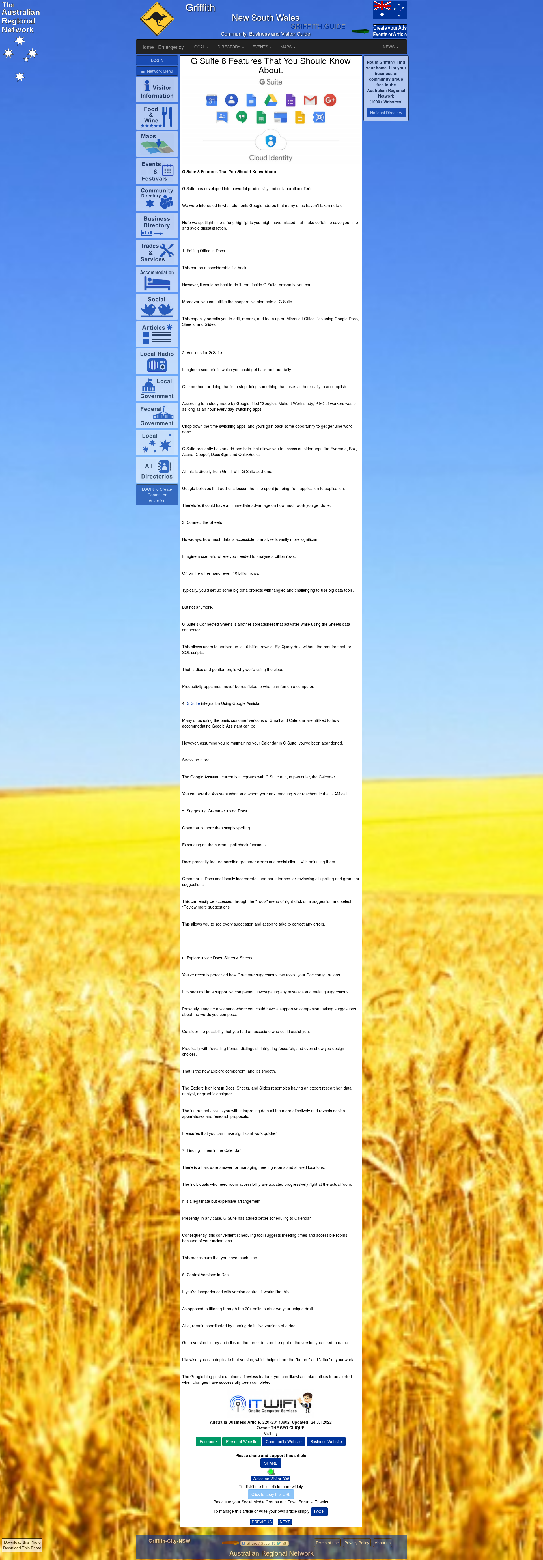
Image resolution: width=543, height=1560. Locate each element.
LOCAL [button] (199, 47)
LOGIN (319, 1511)
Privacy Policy (356, 1542)
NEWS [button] (389, 47)
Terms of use (327, 1542)
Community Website (284, 1441)
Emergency (171, 46)
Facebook (208, 1441)
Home (147, 46)
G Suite (193, 703)
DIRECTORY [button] (229, 47)
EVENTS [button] (261, 47)
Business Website (326, 1441)
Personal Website (241, 1441)
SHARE (270, 1463)
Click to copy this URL (270, 1494)
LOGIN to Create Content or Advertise (157, 494)
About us (383, 1542)
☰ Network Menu (157, 71)
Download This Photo (22, 1548)
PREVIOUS (262, 1522)
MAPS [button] (287, 47)
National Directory (386, 112)
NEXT (285, 1522)
